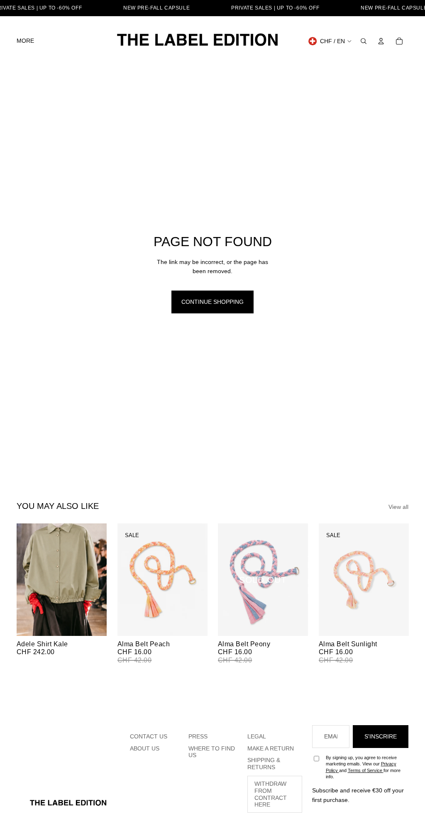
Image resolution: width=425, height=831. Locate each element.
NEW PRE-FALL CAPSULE (156, 8)
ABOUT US (144, 748)
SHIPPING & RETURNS (263, 763)
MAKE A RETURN (270, 748)
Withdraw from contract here (270, 794)
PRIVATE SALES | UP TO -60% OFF (275, 8)
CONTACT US (148, 736)
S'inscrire (380, 736)
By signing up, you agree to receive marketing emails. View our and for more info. (363, 767)
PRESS (198, 736)
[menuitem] (25, 41)
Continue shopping (212, 301)
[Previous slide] (23, 579)
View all (398, 506)
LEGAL (256, 736)
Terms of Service (365, 770)
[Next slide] (99, 579)
